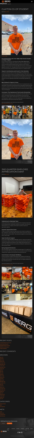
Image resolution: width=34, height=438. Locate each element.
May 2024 (1, 372)
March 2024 (2, 375)
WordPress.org (2, 416)
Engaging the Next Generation (5, 345)
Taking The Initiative (3, 348)
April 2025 (1, 358)
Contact (9, 423)
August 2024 (2, 368)
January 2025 (2, 361)
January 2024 (2, 377)
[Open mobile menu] (31, 1)
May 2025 (1, 357)
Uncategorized (2, 406)
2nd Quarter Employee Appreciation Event (15, 170)
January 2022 (2, 387)
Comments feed (2, 414)
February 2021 (2, 394)
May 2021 (1, 392)
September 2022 (2, 382)
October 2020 (2, 395)
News (1, 405)
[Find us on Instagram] (21, 432)
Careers (3, 423)
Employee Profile (3, 403)
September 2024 (2, 367)
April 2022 (1, 385)
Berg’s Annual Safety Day (4, 344)
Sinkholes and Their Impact (4, 347)
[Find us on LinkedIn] (19, 432)
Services (13, 428)
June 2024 (1, 371)
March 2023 (2, 380)
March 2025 (2, 360)
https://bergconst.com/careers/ (7, 103)
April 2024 (1, 374)
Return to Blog (4, 56)
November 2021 (2, 390)
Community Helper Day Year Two (5, 342)
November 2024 (2, 364)
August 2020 (2, 397)
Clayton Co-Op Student (15, 9)
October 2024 (2, 365)
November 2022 (2, 381)
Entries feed (2, 413)
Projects (22, 428)
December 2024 (2, 362)
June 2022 (1, 384)
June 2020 (1, 398)
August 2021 (2, 391)
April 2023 (1, 378)
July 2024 (1, 370)
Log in (1, 411)
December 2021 (2, 388)
